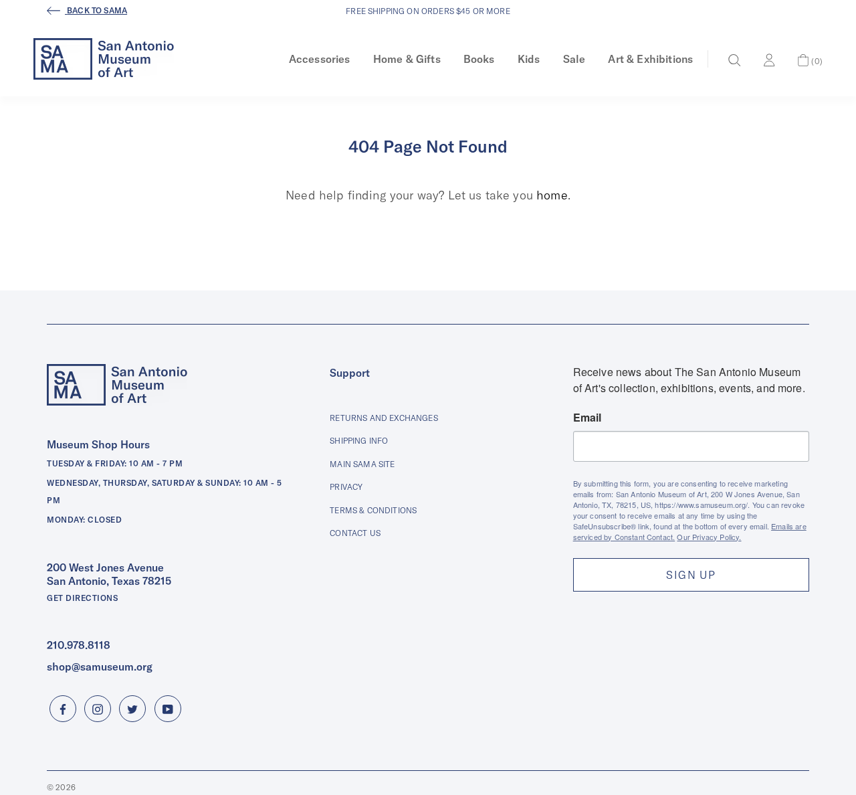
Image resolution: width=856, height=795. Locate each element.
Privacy (346, 487)
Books (479, 59)
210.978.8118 (78, 645)
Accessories (319, 59)
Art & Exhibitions (650, 59)
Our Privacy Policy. (709, 536)
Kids (529, 59)
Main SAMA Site (362, 464)
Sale (574, 59)
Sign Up (691, 575)
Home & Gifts (407, 59)
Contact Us (355, 533)
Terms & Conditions (373, 510)
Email (587, 417)
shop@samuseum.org (99, 666)
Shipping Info (359, 441)
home (552, 195)
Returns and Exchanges (383, 418)
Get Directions (82, 598)
